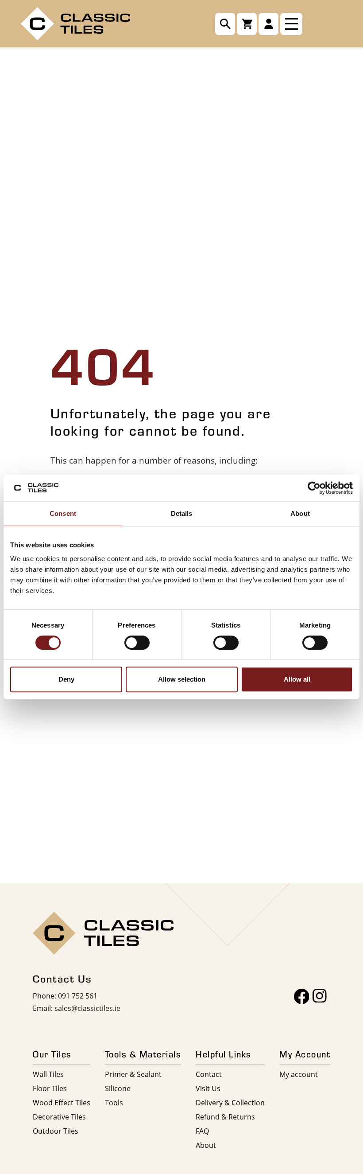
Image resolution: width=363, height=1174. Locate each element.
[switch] (137, 643)
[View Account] (268, 24)
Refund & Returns (225, 1116)
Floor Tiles (50, 1088)
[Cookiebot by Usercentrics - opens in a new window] (314, 488)
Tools (114, 1102)
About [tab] (300, 513)
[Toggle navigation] (291, 24)
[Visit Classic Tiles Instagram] (320, 996)
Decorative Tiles (59, 1116)
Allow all (297, 679)
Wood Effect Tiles (61, 1102)
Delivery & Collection (230, 1102)
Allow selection (181, 679)
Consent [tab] (63, 513)
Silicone (118, 1088)
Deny (66, 679)
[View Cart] (247, 24)
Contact (209, 1074)
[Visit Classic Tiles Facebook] (301, 996)
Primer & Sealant (133, 1074)
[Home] (75, 22)
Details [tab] (182, 513)
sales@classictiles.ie (87, 1008)
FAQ (202, 1130)
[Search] (225, 24)
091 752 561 (77, 995)
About (206, 1145)
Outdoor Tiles (55, 1130)
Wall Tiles (48, 1074)
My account (298, 1074)
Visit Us (208, 1088)
